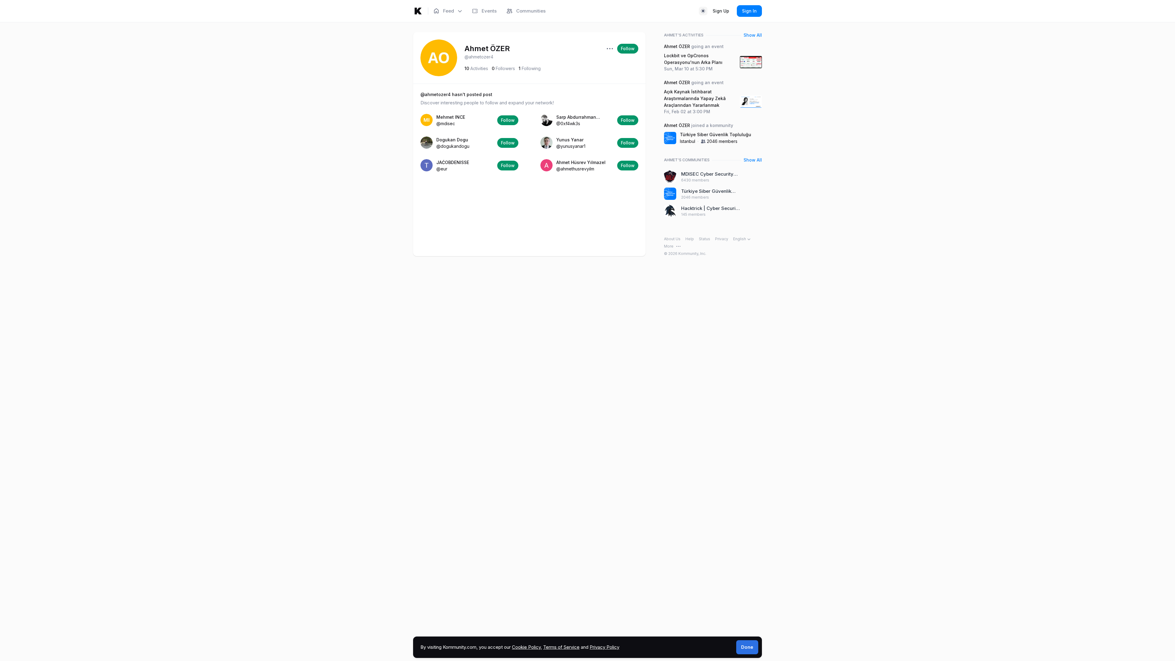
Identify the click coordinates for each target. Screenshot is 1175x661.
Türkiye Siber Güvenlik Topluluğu (715, 134)
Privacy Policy (604, 647)
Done (747, 647)
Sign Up (721, 10)
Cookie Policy (526, 647)
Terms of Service (561, 647)
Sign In (749, 10)
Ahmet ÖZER (487, 48)
